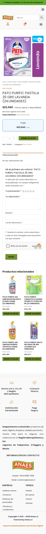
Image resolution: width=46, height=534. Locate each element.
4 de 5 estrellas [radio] (31, 191)
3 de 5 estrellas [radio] (28, 191)
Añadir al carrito (28, 138)
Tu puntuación (13, 191)
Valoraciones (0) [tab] (10, 155)
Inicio (4, 82)
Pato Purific (12, 82)
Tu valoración (12, 196)
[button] (43, 9)
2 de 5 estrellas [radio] (26, 191)
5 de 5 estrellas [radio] (33, 191)
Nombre (9, 213)
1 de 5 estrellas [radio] (23, 191)
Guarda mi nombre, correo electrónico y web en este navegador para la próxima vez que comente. (23, 235)
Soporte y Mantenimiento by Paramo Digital (23, 526)
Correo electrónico (14, 223)
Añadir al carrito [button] (11, 313)
